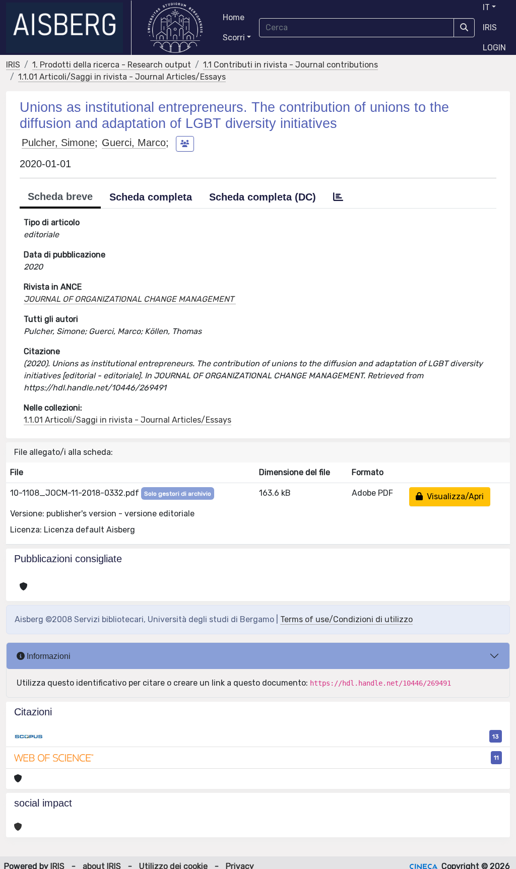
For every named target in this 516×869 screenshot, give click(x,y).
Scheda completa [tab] (150, 197)
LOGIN (494, 47)
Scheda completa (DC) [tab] (262, 197)
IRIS (490, 27)
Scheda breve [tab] (60, 196)
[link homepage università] (175, 28)
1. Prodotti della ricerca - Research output (111, 65)
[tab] (338, 197)
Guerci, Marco (134, 142)
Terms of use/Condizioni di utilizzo (346, 619)
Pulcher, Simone (58, 142)
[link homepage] (69, 28)
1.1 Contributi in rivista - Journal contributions (290, 65)
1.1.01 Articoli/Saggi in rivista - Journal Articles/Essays (122, 77)
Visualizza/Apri (453, 496)
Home (233, 17)
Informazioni (48, 656)
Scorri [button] (234, 37)
